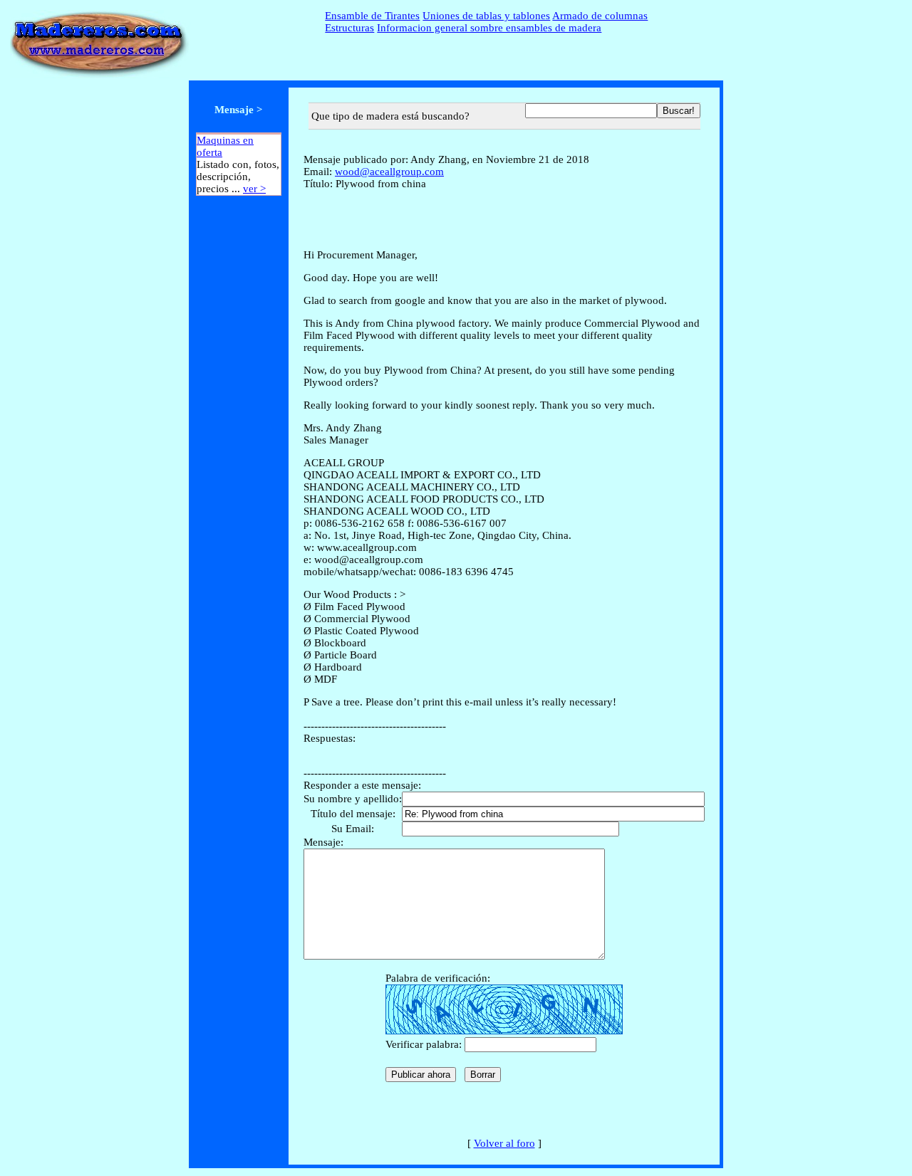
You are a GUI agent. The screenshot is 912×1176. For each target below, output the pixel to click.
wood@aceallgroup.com (389, 171)
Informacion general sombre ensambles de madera (489, 27)
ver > (254, 188)
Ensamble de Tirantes (372, 15)
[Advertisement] (238, 421)
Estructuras (349, 27)
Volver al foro (504, 1143)
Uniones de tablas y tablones (486, 15)
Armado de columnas (600, 15)
